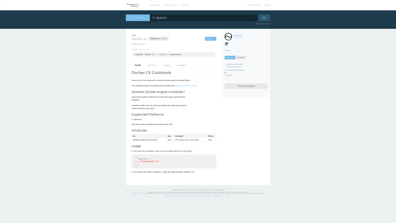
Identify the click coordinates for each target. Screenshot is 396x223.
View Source (230, 57)
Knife (148, 49)
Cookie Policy (207, 195)
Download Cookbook (246, 86)
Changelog (166, 65)
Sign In (267, 5)
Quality (181, 65)
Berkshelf (142, 49)
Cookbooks (155, 5)
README (138, 65)
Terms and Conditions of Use (183, 195)
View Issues (241, 57)
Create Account (254, 5)
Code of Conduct (169, 195)
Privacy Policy (197, 195)
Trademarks (137, 193)
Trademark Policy (218, 195)
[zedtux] (227, 44)
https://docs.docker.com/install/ (186, 85)
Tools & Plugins (170, 5)
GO (264, 17)
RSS (134, 35)
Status (226, 195)
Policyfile (134, 49)
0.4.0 (157, 38)
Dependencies (152, 65)
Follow (212, 38)
